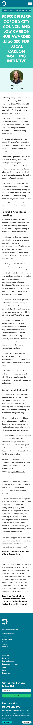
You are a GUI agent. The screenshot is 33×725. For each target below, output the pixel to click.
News (11, 10)
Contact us (6, 673)
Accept (6, 722)
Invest (4, 667)
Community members (10, 664)
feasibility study (14, 323)
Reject (26, 722)
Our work (5, 658)
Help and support (8, 661)
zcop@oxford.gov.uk (16, 471)
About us (5, 655)
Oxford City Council (10, 118)
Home (5, 10)
